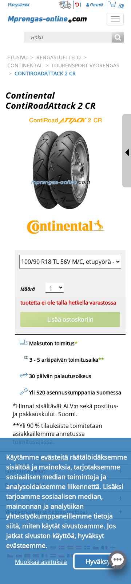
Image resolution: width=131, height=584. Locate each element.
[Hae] (118, 38)
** (101, 359)
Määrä (27, 289)
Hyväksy (98, 561)
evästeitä (54, 457)
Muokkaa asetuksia (41, 562)
